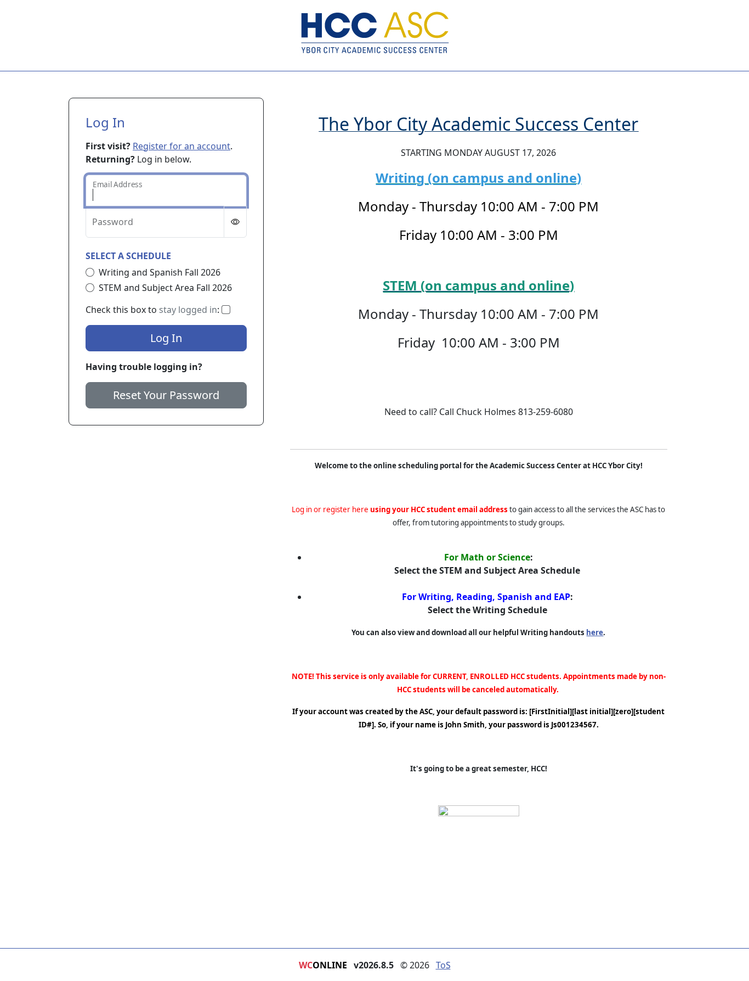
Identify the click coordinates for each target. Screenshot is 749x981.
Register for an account (181, 146)
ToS (443, 965)
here (594, 632)
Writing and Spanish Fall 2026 (159, 272)
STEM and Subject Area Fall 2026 (165, 288)
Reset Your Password (166, 395)
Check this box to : (154, 310)
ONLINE (323, 965)
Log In (166, 337)
